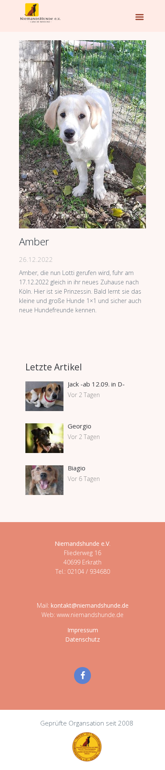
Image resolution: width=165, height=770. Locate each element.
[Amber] (82, 134)
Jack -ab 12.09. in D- (96, 384)
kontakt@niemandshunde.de (90, 605)
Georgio (79, 426)
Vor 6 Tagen (84, 479)
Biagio (76, 468)
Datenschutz (82, 639)
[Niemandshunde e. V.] (40, 12)
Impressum (82, 630)
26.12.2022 (36, 259)
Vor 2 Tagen (84, 395)
